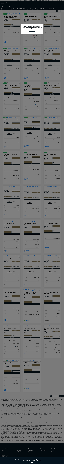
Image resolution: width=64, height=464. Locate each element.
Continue (32, 31)
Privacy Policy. (38, 460)
